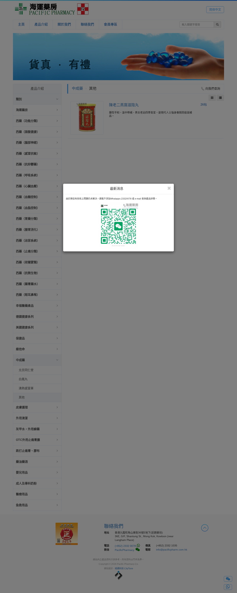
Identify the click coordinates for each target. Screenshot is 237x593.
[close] (169, 188)
